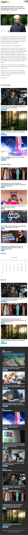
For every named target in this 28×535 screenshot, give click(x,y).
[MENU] (27, 1)
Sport (2, 109)
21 (17, 268)
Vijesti (6, 80)
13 (14, 266)
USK (3, 369)
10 (2, 266)
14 (17, 266)
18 (6, 268)
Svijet (2, 134)
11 (6, 266)
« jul (1, 276)
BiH (3, 80)
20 (14, 268)
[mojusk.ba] (5, 2)
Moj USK (9, 13)
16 (25, 266)
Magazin (2, 187)
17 (2, 268)
